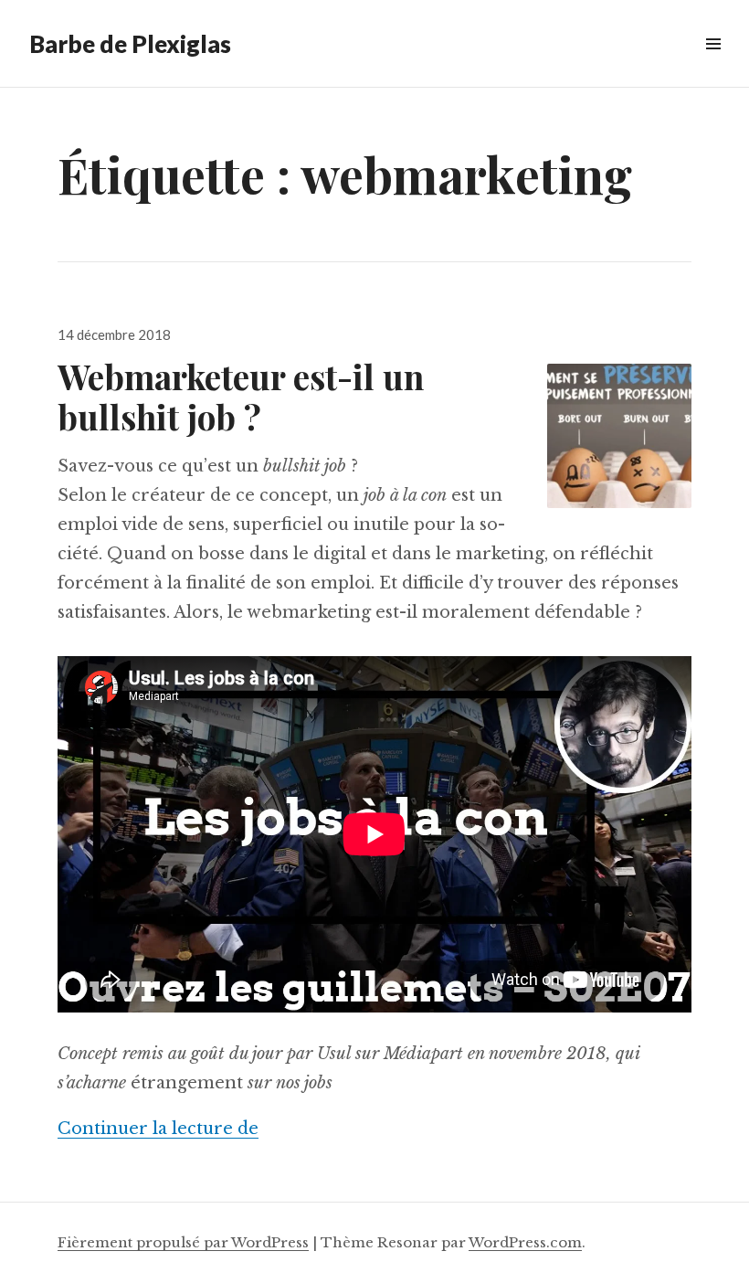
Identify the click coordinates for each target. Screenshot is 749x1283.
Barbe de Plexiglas (130, 43)
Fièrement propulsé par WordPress (183, 1242)
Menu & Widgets (712, 64)
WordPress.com (525, 1242)
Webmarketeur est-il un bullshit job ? (241, 396)
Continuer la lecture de (158, 1129)
